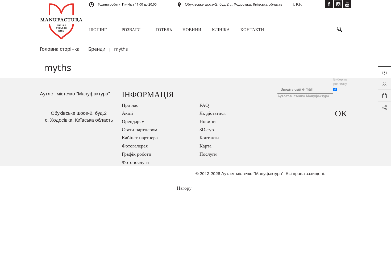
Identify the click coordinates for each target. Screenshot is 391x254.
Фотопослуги (135, 162)
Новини (207, 121)
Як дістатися (212, 113)
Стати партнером (139, 129)
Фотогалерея (135, 146)
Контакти (209, 137)
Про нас (130, 105)
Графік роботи (136, 154)
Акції (127, 113)
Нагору (184, 188)
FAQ (204, 105)
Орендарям (133, 121)
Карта (205, 146)
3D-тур (206, 129)
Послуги (208, 154)
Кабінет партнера (140, 137)
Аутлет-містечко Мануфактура (303, 96)
